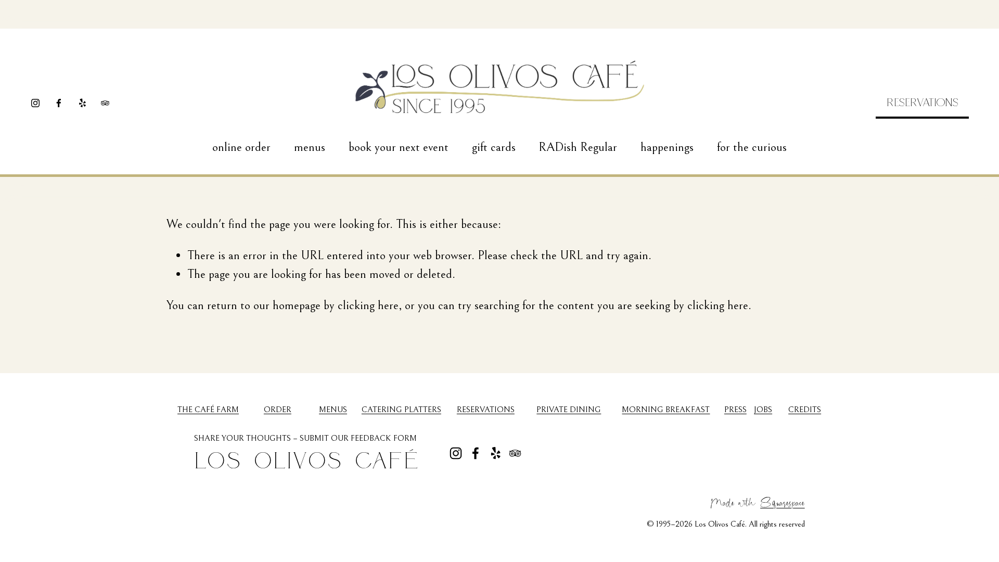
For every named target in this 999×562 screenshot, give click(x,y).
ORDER (277, 409)
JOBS (763, 409)
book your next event (399, 147)
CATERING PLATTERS (401, 409)
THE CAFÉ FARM (208, 409)
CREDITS (804, 409)
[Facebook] (59, 103)
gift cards (494, 147)
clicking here (368, 305)
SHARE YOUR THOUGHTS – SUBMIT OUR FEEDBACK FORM (305, 438)
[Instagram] (35, 103)
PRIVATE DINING (568, 409)
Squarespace (782, 501)
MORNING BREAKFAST (666, 409)
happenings (667, 147)
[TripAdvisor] (105, 103)
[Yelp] (82, 103)
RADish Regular (578, 147)
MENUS (333, 409)
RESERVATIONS (922, 102)
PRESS (735, 409)
